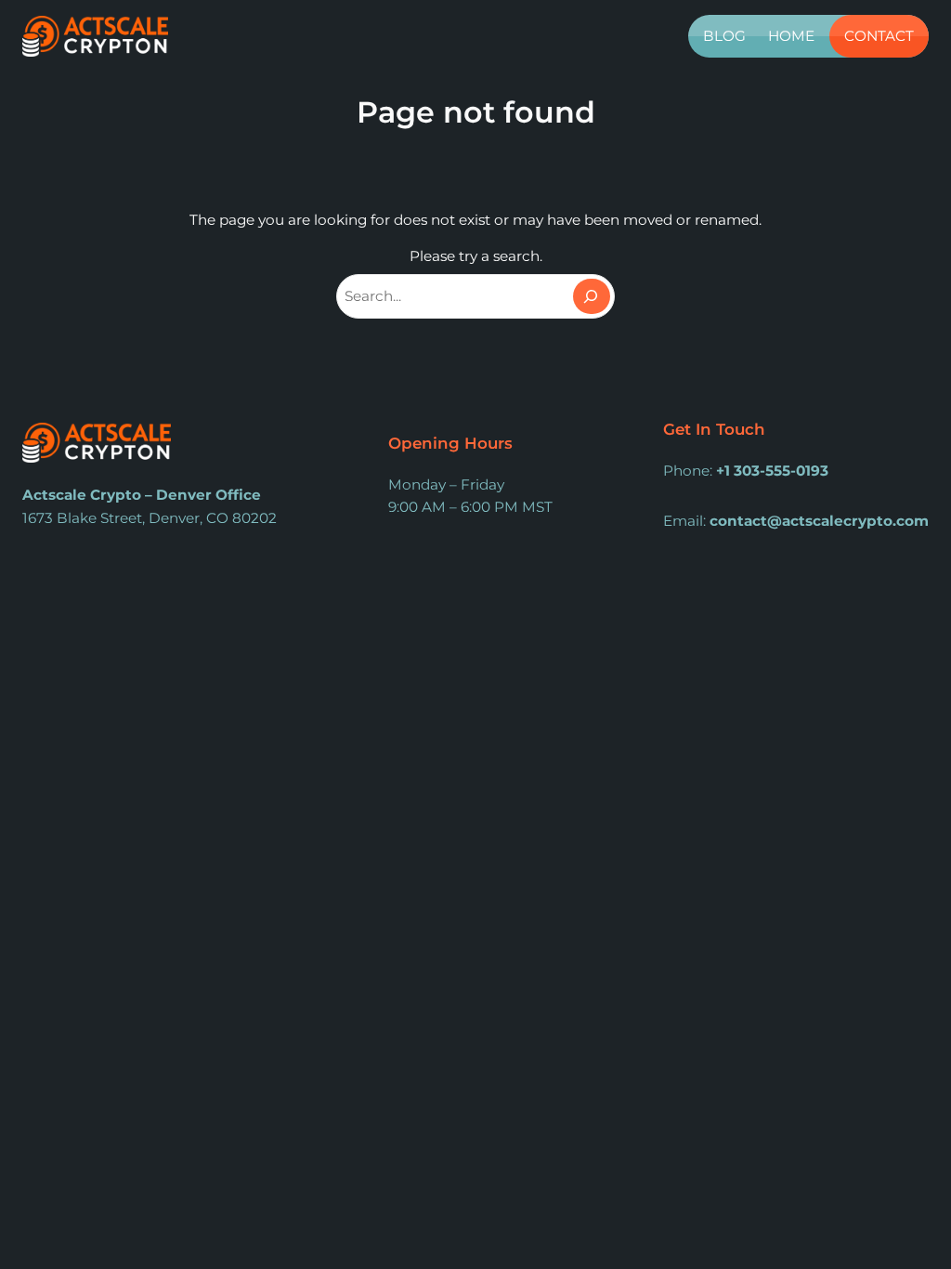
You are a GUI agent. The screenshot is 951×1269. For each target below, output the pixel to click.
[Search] (591, 296)
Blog (724, 36)
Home (791, 36)
